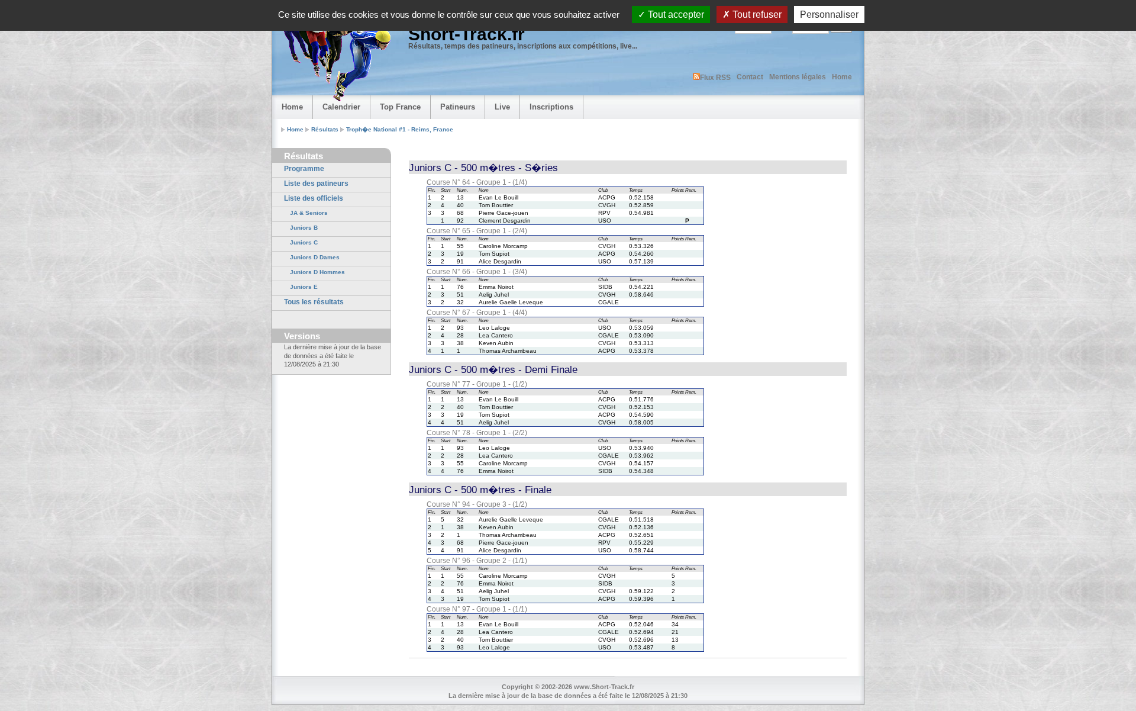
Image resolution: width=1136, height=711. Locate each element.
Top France (400, 106)
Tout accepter (675, 14)
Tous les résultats (314, 302)
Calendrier (341, 106)
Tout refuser (756, 14)
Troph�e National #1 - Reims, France (399, 129)
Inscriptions (551, 106)
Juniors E (304, 287)
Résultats (324, 129)
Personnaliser (829, 14)
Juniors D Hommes (317, 272)
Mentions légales (797, 77)
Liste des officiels (313, 198)
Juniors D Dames (315, 257)
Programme (304, 169)
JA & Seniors (309, 213)
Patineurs (457, 106)
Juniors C (304, 242)
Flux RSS (715, 77)
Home (842, 77)
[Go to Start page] (334, 56)
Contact (750, 77)
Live (502, 106)
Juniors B (304, 227)
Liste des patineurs (316, 183)
